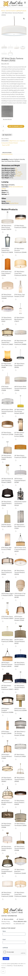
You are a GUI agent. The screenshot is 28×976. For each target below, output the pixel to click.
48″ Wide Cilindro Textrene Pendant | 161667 (19, 664)
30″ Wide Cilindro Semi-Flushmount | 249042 (6, 572)
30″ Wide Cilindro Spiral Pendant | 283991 (19, 365)
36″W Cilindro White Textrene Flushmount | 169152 (7, 411)
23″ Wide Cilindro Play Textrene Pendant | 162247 (19, 411)
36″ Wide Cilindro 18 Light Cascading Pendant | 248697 (7, 480)
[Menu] (25, 2)
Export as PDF (6, 145)
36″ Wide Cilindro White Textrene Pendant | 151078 (6, 227)
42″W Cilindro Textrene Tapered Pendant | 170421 (19, 618)
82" (17, 170)
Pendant (11, 143)
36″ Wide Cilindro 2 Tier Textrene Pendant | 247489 (19, 733)
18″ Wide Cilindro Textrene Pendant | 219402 (6, 848)
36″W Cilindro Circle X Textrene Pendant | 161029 (20, 549)
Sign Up (6, 958)
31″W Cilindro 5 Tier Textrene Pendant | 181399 (20, 595)
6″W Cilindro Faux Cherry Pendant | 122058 (6, 273)
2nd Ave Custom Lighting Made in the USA (12, 963)
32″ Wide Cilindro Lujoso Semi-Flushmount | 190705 (20, 273)
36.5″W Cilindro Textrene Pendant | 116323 (19, 641)
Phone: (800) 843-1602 (20, 921)
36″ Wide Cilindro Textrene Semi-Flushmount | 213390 (7, 894)
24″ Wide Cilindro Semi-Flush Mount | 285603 (6, 779)
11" (16, 168)
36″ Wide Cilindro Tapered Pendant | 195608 (6, 503)
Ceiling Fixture (12, 141)
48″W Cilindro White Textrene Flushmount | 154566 (20, 388)
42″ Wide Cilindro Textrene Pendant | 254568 (19, 848)
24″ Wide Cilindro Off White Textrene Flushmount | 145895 (20, 342)
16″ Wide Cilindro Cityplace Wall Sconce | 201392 (19, 434)
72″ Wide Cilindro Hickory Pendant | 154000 (19, 802)
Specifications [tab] (6, 152)
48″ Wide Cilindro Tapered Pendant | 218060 (19, 779)
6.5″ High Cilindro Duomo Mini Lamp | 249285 (6, 365)
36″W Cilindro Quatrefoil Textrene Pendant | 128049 (6, 664)
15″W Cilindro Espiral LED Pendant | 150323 (20, 503)
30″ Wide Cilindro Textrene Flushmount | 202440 (7, 296)
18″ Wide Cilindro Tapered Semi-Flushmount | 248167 (7, 342)
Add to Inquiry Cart (16, 126)
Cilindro (8, 201)
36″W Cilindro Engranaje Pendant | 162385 (20, 480)
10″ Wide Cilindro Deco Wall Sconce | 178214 (19, 526)
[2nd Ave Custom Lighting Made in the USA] (13, 3)
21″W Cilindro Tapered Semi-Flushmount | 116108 (7, 250)
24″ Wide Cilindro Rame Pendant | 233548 (6, 825)
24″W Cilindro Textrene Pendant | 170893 (6, 756)
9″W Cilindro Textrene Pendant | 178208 (6, 388)
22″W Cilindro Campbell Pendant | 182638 (6, 871)
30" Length (19, 174)
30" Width (18, 176)
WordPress (10, 965)
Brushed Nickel (14, 203)
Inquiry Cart (7, 135)
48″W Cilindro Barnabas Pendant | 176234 (6, 802)
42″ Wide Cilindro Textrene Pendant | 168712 (19, 687)
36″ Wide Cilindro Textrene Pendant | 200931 (19, 572)
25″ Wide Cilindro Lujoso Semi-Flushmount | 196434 (20, 894)
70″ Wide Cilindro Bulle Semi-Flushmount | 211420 (20, 871)
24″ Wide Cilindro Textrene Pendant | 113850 (6, 457)
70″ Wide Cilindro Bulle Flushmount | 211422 (6, 319)
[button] (24, 18)
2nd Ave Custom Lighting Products (16, 10)
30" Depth (18, 172)
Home (3, 10)
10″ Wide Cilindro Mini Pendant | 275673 (19, 319)
